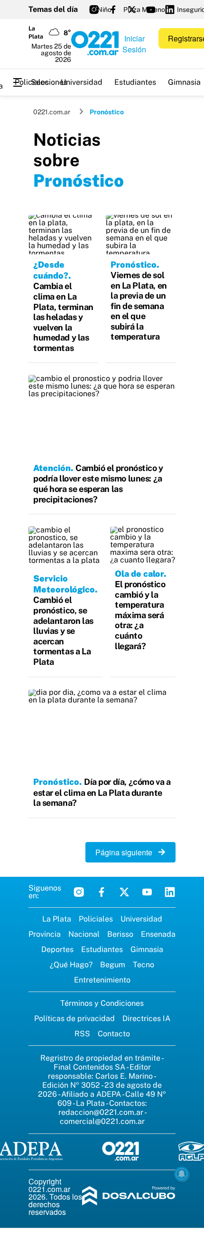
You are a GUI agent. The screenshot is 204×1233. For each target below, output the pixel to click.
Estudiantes (135, 82)
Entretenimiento (102, 979)
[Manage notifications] (181, 1174)
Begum (112, 964)
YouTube (147, 892)
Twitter (124, 892)
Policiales (32, 82)
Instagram (78, 892)
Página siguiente (126, 852)
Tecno (143, 964)
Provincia (44, 934)
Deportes (57, 949)
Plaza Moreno (144, 9)
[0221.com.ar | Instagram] (94, 9)
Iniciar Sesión (134, 44)
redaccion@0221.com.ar (100, 1112)
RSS (82, 1033)
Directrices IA (146, 1018)
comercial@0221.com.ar (102, 1121)
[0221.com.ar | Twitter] (132, 9)
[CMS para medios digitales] (129, 1196)
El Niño (100, 9)
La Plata (56, 918)
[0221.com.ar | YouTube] (151, 9)
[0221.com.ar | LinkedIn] (170, 9)
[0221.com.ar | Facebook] (113, 9)
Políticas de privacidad (74, 1018)
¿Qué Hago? (71, 964)
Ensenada (158, 934)
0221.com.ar (51, 112)
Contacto (114, 1033)
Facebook (101, 892)
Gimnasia (146, 949)
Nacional (84, 934)
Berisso (120, 934)
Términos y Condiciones (102, 1003)
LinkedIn (170, 892)
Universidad (81, 82)
